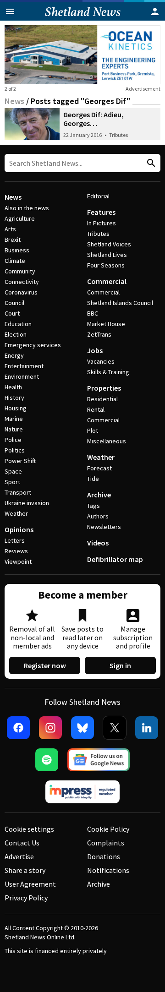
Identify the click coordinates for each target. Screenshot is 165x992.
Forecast (99, 468)
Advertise (19, 856)
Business (17, 250)
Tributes (118, 134)
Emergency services (33, 345)
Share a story (25, 870)
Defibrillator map (115, 559)
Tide (93, 478)
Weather (16, 513)
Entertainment (24, 366)
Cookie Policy (108, 829)
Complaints (105, 842)
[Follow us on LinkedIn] (146, 727)
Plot (92, 430)
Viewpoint (18, 561)
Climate (15, 260)
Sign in (120, 665)
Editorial (98, 196)
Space (13, 471)
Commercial (106, 281)
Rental (95, 409)
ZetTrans (99, 334)
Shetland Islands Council (120, 303)
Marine (14, 418)
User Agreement (30, 883)
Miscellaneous (106, 441)
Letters (15, 540)
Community (20, 271)
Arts (10, 229)
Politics (15, 450)
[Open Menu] (10, 11)
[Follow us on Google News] (98, 759)
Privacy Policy (26, 897)
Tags (93, 505)
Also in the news (27, 208)
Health (13, 387)
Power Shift (20, 461)
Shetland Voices (109, 244)
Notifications (108, 870)
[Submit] (149, 163)
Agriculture (20, 218)
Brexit (13, 239)
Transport (18, 492)
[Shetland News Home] (83, 17)
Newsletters (104, 527)
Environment (22, 376)
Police (13, 440)
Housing (16, 408)
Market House (106, 324)
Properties (104, 387)
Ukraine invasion (27, 503)
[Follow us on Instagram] (50, 727)
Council (14, 303)
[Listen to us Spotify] (46, 759)
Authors (98, 516)
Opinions (19, 529)
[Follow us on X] (114, 727)
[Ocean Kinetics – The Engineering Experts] (82, 54)
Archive (99, 494)
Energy (14, 355)
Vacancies (101, 361)
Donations (103, 856)
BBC (92, 313)
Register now (45, 665)
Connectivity (22, 282)
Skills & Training (108, 372)
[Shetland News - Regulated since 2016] (82, 791)
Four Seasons (106, 265)
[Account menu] (155, 11)
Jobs (95, 350)
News (14, 101)
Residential (102, 399)
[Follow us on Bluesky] (82, 727)
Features (101, 212)
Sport (12, 482)
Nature (14, 429)
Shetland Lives (107, 255)
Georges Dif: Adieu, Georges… (93, 119)
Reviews (16, 551)
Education (18, 324)
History (14, 397)
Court (12, 313)
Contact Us (22, 842)
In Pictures (101, 223)
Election (16, 334)
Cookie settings (29, 829)
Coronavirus (21, 292)
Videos (98, 542)
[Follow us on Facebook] (18, 727)
